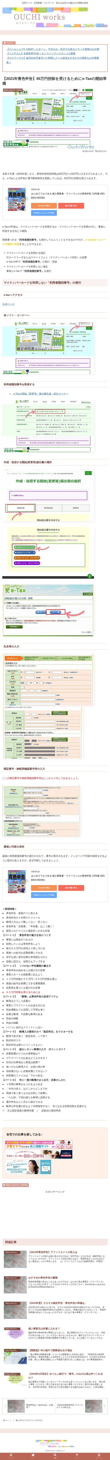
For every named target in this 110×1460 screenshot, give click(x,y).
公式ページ (8, 304)
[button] (101, 1008)
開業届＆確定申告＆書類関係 (17, 1185)
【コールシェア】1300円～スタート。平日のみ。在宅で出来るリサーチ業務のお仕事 (52, 49)
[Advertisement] (55, 160)
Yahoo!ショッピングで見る (44, 213)
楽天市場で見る (71, 206)
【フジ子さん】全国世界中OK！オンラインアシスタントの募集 (41, 53)
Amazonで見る (44, 206)
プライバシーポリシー (55, 1451)
